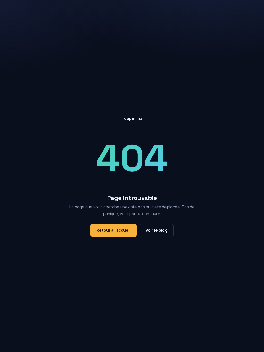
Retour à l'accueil (113, 230)
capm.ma (133, 118)
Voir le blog (157, 230)
